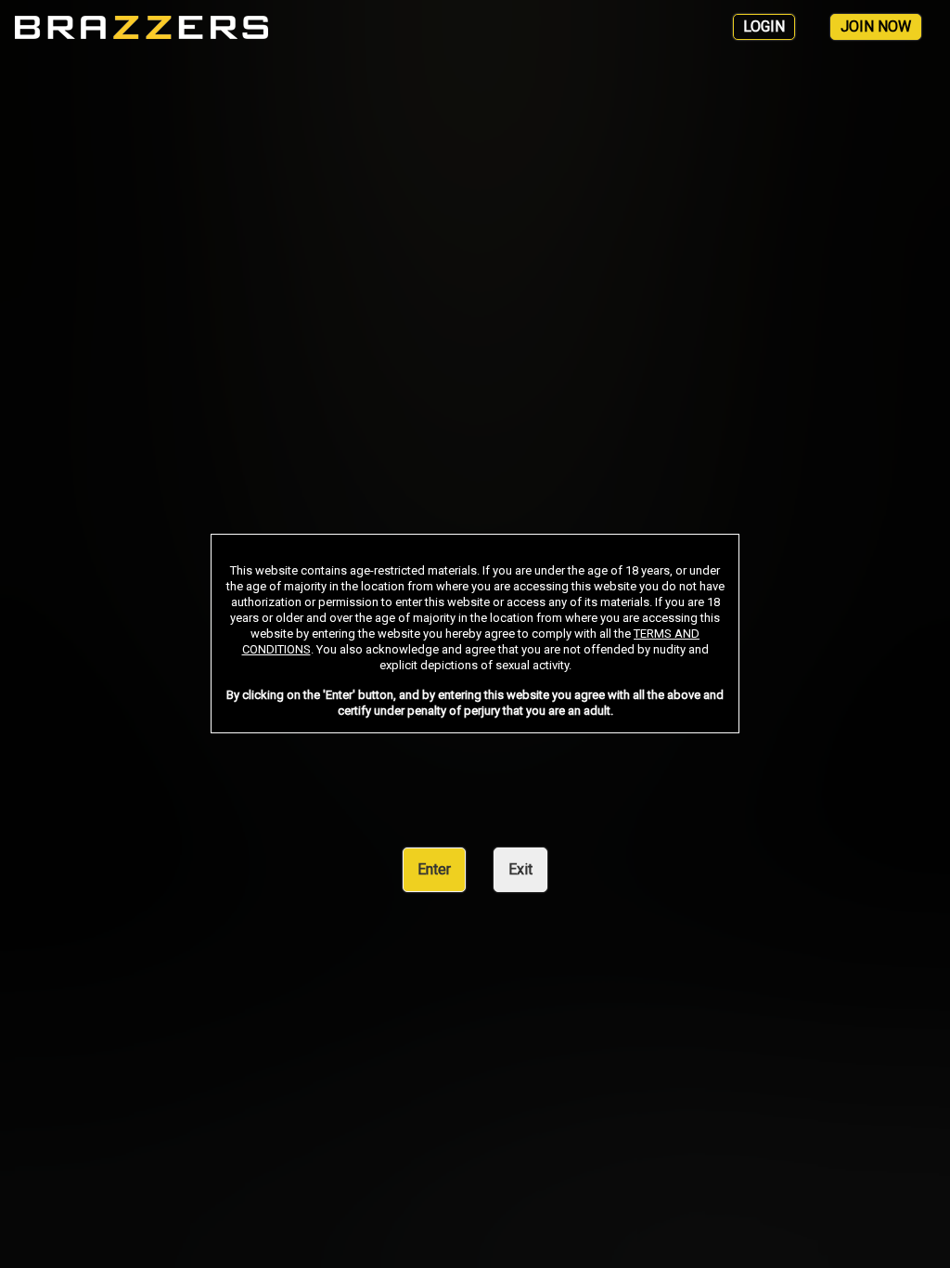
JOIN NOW (876, 26)
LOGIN (764, 26)
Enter (434, 869)
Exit (520, 869)
